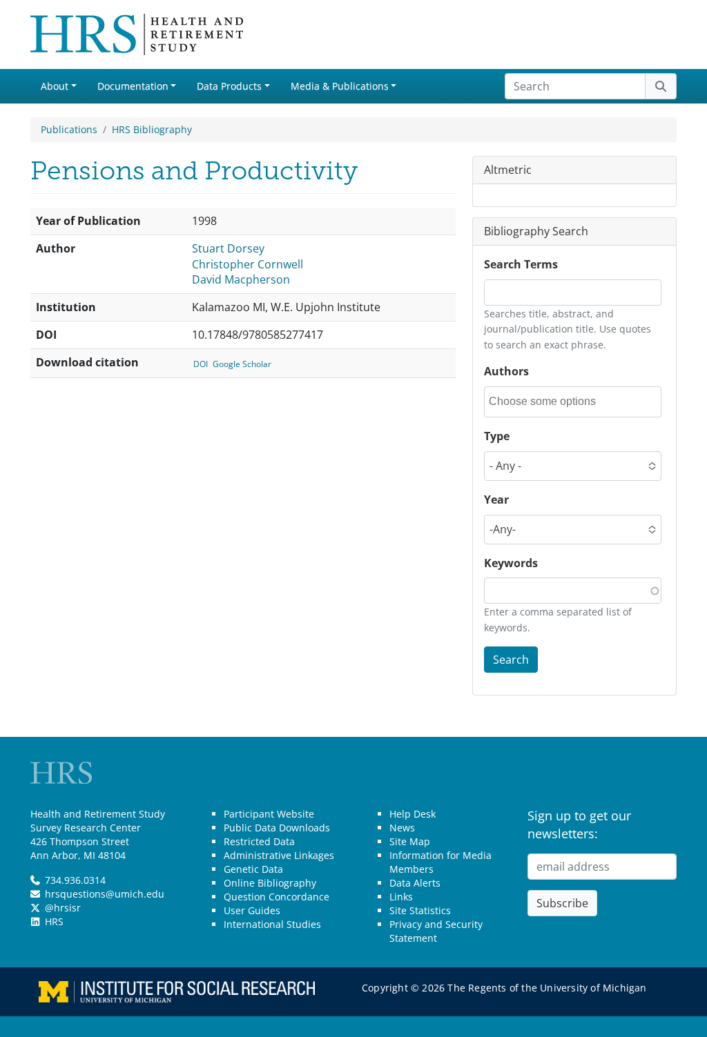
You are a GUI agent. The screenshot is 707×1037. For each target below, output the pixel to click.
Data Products (229, 85)
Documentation (132, 85)
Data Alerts (414, 882)
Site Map (409, 841)
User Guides (252, 910)
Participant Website (269, 813)
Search (511, 659)
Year (496, 499)
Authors (506, 371)
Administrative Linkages (279, 855)
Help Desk (412, 813)
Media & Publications (340, 85)
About (54, 85)
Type (497, 436)
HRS (54, 921)
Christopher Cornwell (247, 264)
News (402, 827)
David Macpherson (241, 279)
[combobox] (551, 402)
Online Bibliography (270, 882)
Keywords (511, 563)
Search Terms (521, 264)
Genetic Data (253, 869)
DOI (200, 364)
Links (401, 896)
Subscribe (562, 903)
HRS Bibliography (152, 129)
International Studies (272, 924)
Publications (69, 129)
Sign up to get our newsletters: (579, 824)
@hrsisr (63, 907)
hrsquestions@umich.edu (104, 893)
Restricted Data (259, 841)
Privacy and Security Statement (436, 931)
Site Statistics (420, 910)
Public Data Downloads (277, 827)
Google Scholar (242, 364)
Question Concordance (276, 896)
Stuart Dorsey (228, 248)
